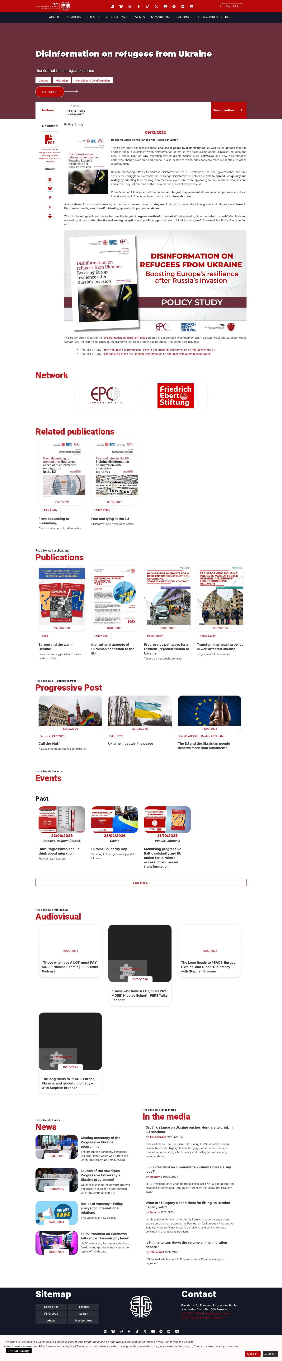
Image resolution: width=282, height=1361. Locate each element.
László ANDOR (188, 736)
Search (230, 6)
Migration (62, 80)
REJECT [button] (270, 1354)
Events (139, 17)
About (54, 17)
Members (73, 17)
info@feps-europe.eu (218, 1313)
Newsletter (51, 1306)
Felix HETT (116, 736)
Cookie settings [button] (18, 1351)
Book (45, 635)
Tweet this (50, 207)
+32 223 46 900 (191, 1313)
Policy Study (49, 509)
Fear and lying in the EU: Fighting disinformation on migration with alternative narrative (156, 353)
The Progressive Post (214, 17)
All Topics (49, 91)
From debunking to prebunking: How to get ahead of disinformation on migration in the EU (159, 349)
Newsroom (160, 17)
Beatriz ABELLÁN (212, 736)
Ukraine (43, 80)
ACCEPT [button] (253, 1354)
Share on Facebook (50, 197)
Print (50, 216)
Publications (116, 17)
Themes (93, 17)
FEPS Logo (51, 1313)
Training (183, 17)
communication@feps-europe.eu (201, 1317)
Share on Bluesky (50, 188)
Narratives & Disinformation (92, 80)
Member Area (83, 1320)
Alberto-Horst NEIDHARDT (76, 112)
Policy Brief (101, 635)
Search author (223, 110)
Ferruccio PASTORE (52, 736)
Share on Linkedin (50, 179)
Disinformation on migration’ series (125, 337)
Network (75, 106)
